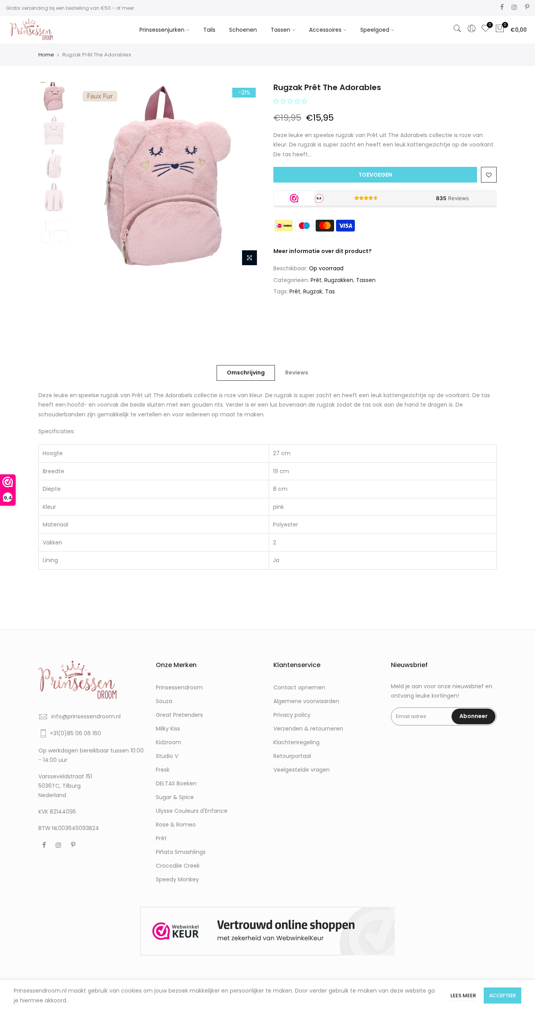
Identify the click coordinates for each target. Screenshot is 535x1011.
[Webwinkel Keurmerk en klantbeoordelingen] (267, 931)
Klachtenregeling (296, 742)
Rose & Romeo (176, 824)
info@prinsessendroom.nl (86, 716)
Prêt (316, 280)
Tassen (280, 30)
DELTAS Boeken (176, 783)
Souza (164, 701)
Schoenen (243, 30)
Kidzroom (168, 742)
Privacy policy (292, 715)
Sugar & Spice (175, 797)
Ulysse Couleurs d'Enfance (192, 811)
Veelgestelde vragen (301, 770)
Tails (209, 30)
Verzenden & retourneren (308, 728)
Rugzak (312, 291)
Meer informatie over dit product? (322, 251)
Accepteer (502, 995)
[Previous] (87, 175)
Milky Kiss (168, 728)
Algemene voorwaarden (306, 701)
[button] (291, 101)
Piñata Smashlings (181, 852)
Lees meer (463, 995)
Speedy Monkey (177, 879)
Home (46, 54)
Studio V (167, 756)
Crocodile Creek (178, 866)
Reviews (296, 372)
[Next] (247, 175)
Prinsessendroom (179, 687)
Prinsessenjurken (161, 30)
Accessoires (325, 30)
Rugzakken (338, 280)
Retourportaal (292, 756)
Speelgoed (374, 30)
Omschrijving (246, 372)
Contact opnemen (299, 687)
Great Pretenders (179, 715)
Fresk (163, 770)
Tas (330, 291)
